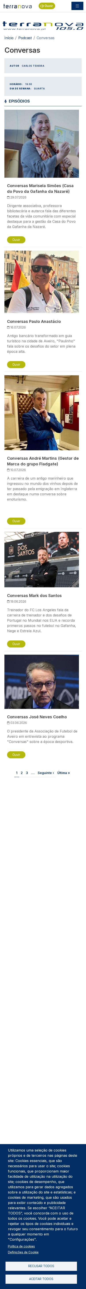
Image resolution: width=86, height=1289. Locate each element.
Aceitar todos (41, 1279)
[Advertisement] (43, 832)
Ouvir (49, 6)
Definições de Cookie (23, 1252)
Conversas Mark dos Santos (34, 595)
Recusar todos (41, 1266)
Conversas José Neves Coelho (37, 717)
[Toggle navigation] (77, 6)
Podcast (25, 38)
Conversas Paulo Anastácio (34, 321)
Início (8, 38)
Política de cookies (21, 1246)
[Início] (18, 5)
